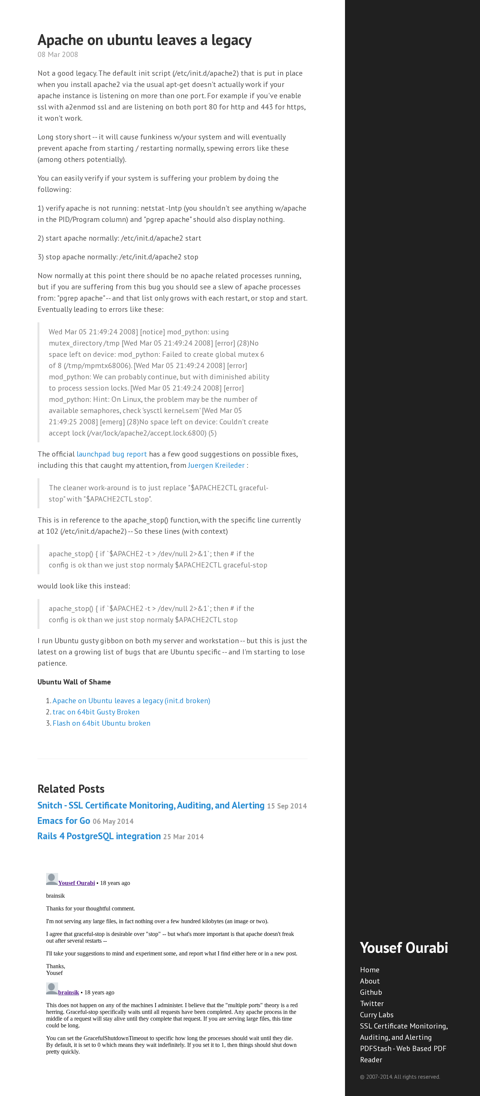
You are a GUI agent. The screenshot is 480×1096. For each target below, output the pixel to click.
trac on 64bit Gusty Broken (96, 712)
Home (370, 970)
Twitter (372, 1003)
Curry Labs (377, 1015)
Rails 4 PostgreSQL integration (121, 836)
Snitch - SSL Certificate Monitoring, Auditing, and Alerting (172, 805)
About (370, 981)
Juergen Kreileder (216, 465)
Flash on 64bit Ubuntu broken (101, 723)
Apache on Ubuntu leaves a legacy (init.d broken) (131, 700)
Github (371, 992)
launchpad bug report (112, 454)
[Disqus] (172, 963)
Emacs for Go (86, 820)
